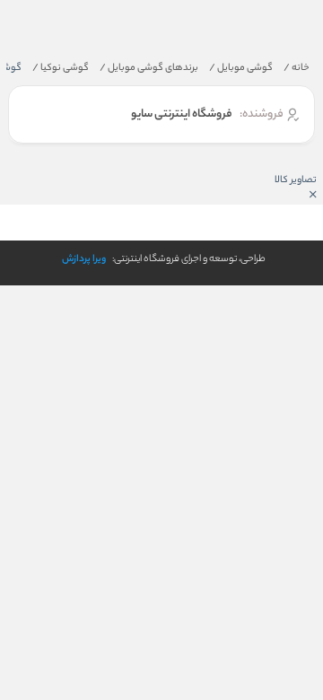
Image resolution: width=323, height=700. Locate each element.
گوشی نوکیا (60, 68)
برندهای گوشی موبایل (149, 68)
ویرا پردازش (84, 259)
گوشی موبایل (241, 68)
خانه (297, 68)
